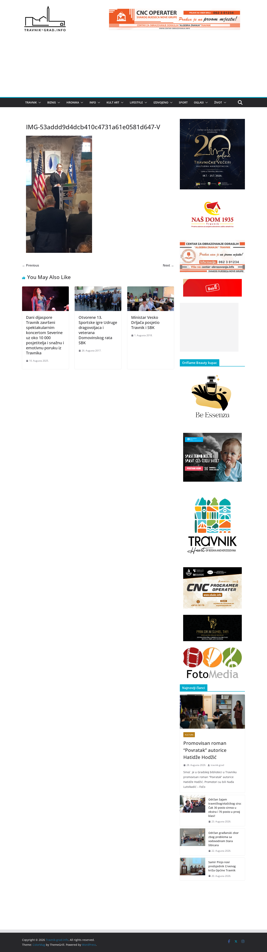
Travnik (31, 102)
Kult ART (113, 102)
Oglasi (199, 102)
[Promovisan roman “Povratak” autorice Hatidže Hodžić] (212, 711)
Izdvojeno (160, 102)
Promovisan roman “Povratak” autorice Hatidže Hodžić (205, 750)
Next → (168, 265)
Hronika (72, 102)
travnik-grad (217, 765)
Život (218, 102)
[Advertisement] (133, 67)
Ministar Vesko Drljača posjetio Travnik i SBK (145, 322)
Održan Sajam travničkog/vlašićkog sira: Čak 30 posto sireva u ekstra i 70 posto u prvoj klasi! (224, 808)
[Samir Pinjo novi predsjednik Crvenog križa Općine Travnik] (192, 869)
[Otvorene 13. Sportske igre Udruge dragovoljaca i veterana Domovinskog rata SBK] (98, 289)
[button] (39, 102)
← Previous (30, 265)
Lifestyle (136, 102)
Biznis (51, 102)
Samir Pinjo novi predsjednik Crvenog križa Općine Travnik (222, 866)
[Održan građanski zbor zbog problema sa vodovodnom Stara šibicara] (192, 841)
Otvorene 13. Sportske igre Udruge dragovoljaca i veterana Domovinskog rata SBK (98, 330)
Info (93, 102)
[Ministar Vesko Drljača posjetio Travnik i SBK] (150, 289)
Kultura (189, 734)
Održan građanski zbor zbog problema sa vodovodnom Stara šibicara (223, 839)
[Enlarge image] (240, 124)
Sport (183, 102)
